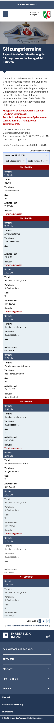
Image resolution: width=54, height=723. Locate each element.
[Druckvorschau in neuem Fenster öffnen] (46, 637)
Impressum (7, 712)
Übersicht (6, 697)
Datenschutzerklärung (12, 704)
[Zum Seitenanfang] (49, 636)
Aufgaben (8, 659)
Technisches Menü (26, 5)
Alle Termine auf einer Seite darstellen (27, 625)
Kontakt (7, 669)
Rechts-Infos (10, 679)
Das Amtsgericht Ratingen (18, 649)
